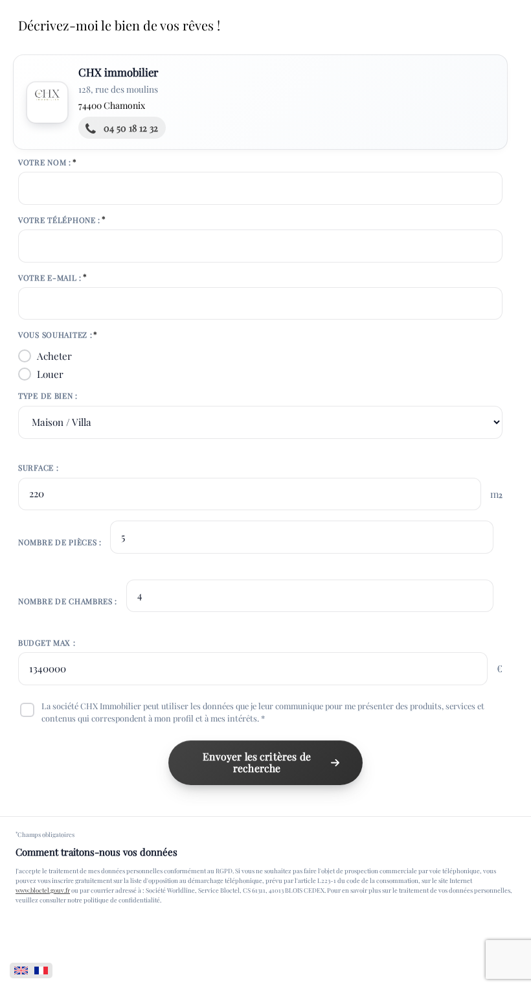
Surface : (38, 467)
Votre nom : (44, 162)
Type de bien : (48, 395)
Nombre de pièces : (60, 542)
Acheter (54, 356)
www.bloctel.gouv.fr (43, 890)
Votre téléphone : (59, 219)
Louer (50, 374)
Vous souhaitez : (55, 334)
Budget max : (47, 642)
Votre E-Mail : (50, 277)
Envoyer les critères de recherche (257, 762)
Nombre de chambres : (67, 601)
